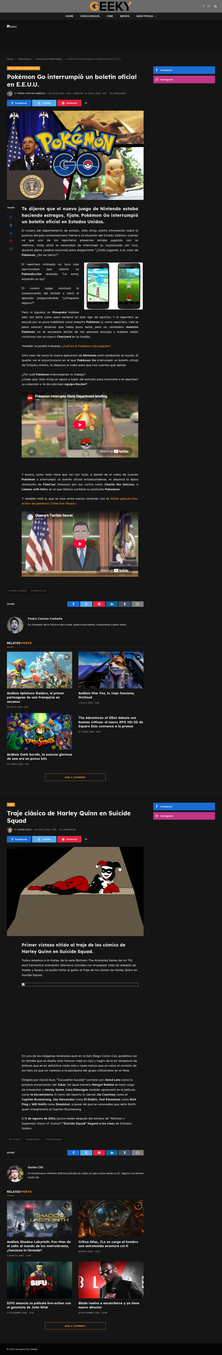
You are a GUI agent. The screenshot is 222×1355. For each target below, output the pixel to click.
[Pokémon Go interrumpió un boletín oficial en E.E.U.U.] (75, 155)
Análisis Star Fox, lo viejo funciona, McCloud (106, 695)
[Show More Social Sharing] (85, 103)
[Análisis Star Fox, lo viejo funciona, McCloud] (111, 670)
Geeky (33, 1349)
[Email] (11, 249)
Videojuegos (90, 16)
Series (124, 16)
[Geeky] (111, 6)
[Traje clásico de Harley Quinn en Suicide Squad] (75, 891)
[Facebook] (11, 218)
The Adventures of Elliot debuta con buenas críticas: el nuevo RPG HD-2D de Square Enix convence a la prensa (110, 722)
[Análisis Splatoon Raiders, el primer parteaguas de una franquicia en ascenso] (39, 670)
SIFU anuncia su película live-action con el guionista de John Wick (39, 1305)
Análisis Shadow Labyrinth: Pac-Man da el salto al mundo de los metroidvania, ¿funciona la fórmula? (39, 1246)
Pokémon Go (38, 590)
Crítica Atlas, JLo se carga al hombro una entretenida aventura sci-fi (108, 1244)
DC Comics (15, 1139)
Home (69, 16)
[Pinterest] (11, 241)
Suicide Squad (53, 1139)
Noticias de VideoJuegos (23, 68)
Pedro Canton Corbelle (31, 93)
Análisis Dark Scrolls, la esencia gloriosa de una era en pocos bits (39, 756)
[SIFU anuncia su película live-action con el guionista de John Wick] (39, 1280)
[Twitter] (11, 225)
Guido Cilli (24, 829)
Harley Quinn (33, 1139)
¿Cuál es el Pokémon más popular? (86, 346)
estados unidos (18, 590)
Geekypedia (144, 16)
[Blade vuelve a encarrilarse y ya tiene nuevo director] (111, 1280)
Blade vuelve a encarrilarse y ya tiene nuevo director (108, 1305)
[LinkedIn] (11, 233)
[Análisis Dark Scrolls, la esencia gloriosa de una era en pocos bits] (39, 731)
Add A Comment (75, 777)
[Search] (215, 6)
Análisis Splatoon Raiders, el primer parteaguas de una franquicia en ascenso (35, 697)
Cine (110, 16)
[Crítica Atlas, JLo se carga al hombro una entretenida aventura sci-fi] (111, 1218)
